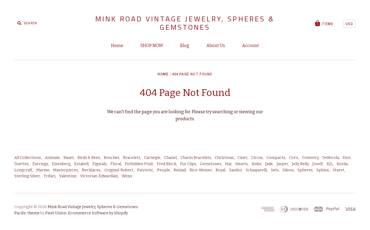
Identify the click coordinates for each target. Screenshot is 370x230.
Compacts (276, 157)
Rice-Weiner (201, 170)
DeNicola (330, 157)
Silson (288, 170)
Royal (220, 170)
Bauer (68, 157)
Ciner (242, 157)
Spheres (305, 170)
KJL (330, 164)
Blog (184, 45)
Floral (116, 164)
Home (117, 45)
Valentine (67, 176)
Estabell (81, 164)
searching (222, 111)
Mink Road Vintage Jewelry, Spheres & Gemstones (185, 23)
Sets (275, 170)
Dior (346, 157)
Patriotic (145, 170)
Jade (269, 164)
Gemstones (210, 164)
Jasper (282, 164)
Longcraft (23, 170)
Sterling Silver (27, 176)
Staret (338, 170)
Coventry (310, 157)
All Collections (27, 157)
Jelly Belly (300, 164)
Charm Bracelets (195, 157)
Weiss (127, 176)
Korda (342, 164)
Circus (257, 157)
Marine (42, 170)
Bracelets (131, 157)
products (185, 118)
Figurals (99, 164)
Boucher (111, 157)
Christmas (224, 157)
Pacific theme (27, 213)
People (163, 170)
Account (250, 45)
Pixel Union (55, 213)
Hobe (256, 164)
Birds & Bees (88, 157)
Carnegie (152, 157)
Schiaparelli (256, 170)
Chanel (170, 157)
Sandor (235, 170)
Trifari (49, 176)
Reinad (180, 170)
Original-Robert (118, 170)
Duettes (21, 164)
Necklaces (91, 170)
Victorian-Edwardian (99, 176)
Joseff (317, 164)
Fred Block (166, 164)
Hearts (241, 164)
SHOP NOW (151, 45)
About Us (215, 45)
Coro (293, 157)
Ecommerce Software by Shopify (98, 213)
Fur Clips (188, 164)
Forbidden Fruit (139, 164)
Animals (52, 157)
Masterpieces (65, 170)
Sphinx (322, 170)
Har (228, 164)
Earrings (40, 164)
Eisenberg (61, 164)
